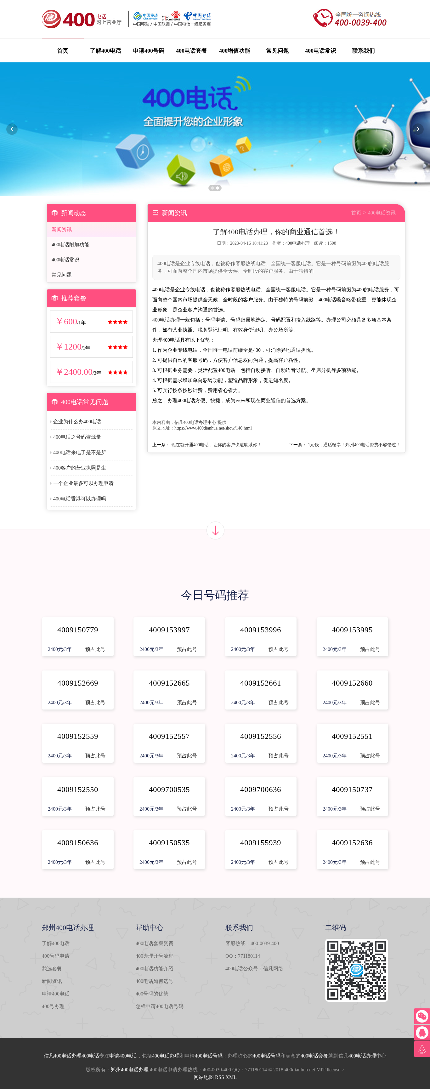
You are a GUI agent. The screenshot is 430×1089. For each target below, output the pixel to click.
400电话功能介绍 (154, 968)
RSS (219, 1077)
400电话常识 (320, 51)
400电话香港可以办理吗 (79, 498)
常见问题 (277, 51)
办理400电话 (85, 1055)
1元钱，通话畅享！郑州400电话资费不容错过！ (354, 444)
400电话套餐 (191, 51)
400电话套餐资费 (154, 943)
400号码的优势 (152, 993)
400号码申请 (56, 956)
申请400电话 (56, 993)
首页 (62, 51)
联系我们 (363, 51)
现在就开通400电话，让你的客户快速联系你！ (216, 444)
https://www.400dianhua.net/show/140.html (213, 428)
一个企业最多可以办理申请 (83, 483)
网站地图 (204, 1077)
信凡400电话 (57, 1055)
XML (231, 1077)
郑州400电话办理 (130, 1069)
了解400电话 (105, 51)
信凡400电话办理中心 (195, 422)
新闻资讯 (62, 229)
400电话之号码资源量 (77, 437)
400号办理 (53, 1006)
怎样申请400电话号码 (160, 1006)
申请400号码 (148, 51)
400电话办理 (298, 243)
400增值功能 (234, 51)
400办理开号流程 (154, 956)
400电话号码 (209, 1055)
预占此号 (95, 649)
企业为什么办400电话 (77, 421)
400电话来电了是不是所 (79, 452)
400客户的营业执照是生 (79, 467)
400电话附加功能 (70, 244)
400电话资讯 (382, 212)
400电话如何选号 (154, 981)
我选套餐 (52, 968)
